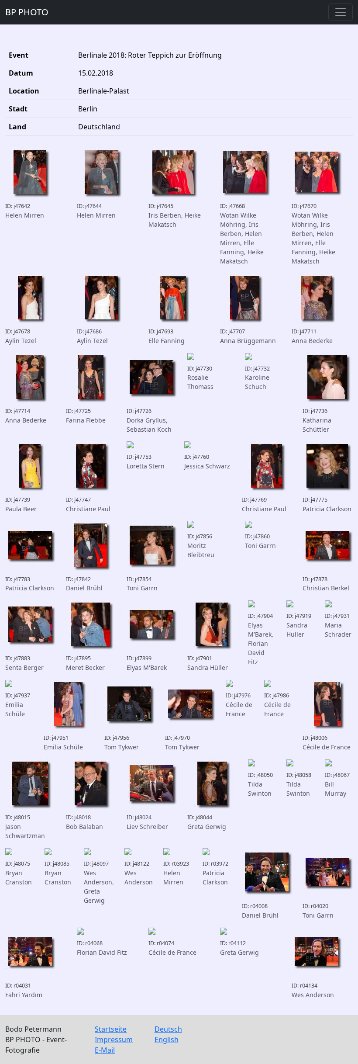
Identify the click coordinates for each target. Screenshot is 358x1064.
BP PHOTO (26, 12)
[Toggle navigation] (340, 12)
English (167, 1039)
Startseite (111, 1029)
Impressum (114, 1039)
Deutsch (168, 1029)
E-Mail (105, 1050)
